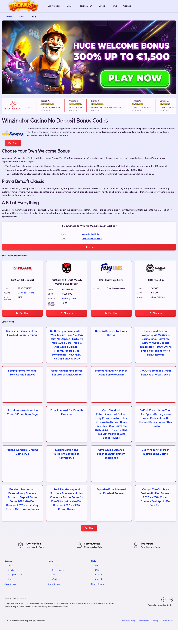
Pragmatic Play (15, 574)
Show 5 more (10, 584)
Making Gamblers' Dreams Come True (22, 451)
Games (70, 5)
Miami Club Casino (159, 297)
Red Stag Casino (69, 298)
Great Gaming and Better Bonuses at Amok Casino (66, 372)
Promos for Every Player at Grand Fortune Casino (111, 372)
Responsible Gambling (148, 620)
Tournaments (86, 5)
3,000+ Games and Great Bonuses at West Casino (155, 372)
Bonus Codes (54, 5)
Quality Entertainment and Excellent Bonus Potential (22, 333)
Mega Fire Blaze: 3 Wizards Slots (102, 107)
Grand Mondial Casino (92, 238)
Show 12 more (54, 584)
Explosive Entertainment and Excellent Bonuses (111, 491)
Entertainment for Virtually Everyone (67, 412)
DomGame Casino (26, 292)
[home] (23, 10)
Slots (93, 561)
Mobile (55, 565)
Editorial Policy (128, 620)
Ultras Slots (71, 107)
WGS (10, 565)
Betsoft (98, 574)
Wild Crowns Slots (136, 107)
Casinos (127, 5)
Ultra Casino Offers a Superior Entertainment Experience (111, 453)
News (114, 5)
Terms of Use (167, 620)
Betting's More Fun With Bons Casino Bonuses (22, 372)
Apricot (98, 579)
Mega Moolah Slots (90, 234)
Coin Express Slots (45, 107)
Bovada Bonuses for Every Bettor (111, 333)
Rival (10, 579)
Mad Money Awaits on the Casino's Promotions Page (22, 412)
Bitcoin (102, 5)
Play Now (12, 143)
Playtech (12, 570)
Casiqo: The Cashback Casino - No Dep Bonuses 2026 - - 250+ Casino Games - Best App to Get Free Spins (156, 497)
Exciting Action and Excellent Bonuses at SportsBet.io (66, 453)
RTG (97, 570)
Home (9, 16)
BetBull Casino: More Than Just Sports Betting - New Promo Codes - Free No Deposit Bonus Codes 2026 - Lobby (155, 418)
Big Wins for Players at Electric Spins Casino (155, 451)
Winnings (56, 579)
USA (53, 574)
